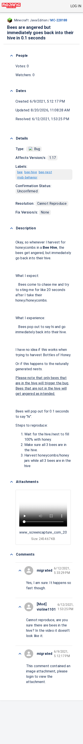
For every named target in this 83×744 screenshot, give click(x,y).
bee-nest (45, 172)
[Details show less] (11, 138)
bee (20, 172)
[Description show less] (11, 228)
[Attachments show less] (11, 481)
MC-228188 (58, 20)
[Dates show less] (11, 91)
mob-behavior (27, 177)
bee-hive (30, 172)
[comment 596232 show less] (19, 653)
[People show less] (11, 55)
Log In (75, 6)
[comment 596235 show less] (19, 570)
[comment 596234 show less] (19, 606)
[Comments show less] (11, 554)
